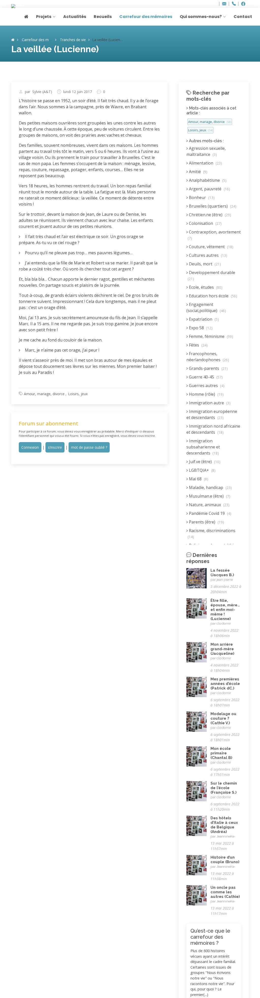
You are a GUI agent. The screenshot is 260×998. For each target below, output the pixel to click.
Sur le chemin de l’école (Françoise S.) (223, 788)
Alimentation (205, 163)
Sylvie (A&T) (42, 92)
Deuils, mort (204, 264)
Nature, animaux (209, 504)
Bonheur (201, 197)
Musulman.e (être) (209, 496)
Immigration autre (209, 403)
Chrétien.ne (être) (209, 214)
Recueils (103, 17)
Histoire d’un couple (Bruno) (224, 859)
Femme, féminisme (210, 336)
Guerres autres (206, 385)
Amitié (197, 171)
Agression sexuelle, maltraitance (206, 151)
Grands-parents (208, 368)
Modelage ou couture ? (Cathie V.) (223, 718)
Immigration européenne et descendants (211, 414)
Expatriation (203, 319)
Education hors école (212, 296)
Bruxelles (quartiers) (212, 206)
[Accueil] (12, 39)
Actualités (74, 17)
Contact (243, 17)
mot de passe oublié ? (89, 447)
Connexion (30, 447)
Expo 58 (200, 328)
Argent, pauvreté (209, 189)
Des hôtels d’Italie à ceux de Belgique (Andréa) (224, 825)
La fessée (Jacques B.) (222, 572)
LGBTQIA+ (202, 470)
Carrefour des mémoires (145, 17)
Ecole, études (205, 287)
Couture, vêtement (210, 246)
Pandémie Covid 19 (209, 513)
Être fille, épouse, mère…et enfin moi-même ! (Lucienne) (225, 609)
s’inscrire (55, 447)
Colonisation (205, 223)
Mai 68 (198, 479)
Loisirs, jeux (78, 393)
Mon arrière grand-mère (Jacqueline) (222, 649)
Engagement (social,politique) (206, 307)
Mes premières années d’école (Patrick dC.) (225, 684)
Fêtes (198, 345)
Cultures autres (207, 255)
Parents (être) (206, 522)
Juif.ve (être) (204, 461)
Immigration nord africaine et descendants (213, 429)
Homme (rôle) (206, 394)
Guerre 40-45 (205, 377)
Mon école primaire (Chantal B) (221, 753)
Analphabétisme (207, 180)
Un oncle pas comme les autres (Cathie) (225, 892)
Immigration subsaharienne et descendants (203, 447)
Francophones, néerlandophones (207, 356)
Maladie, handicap (210, 487)
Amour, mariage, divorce (44, 393)
